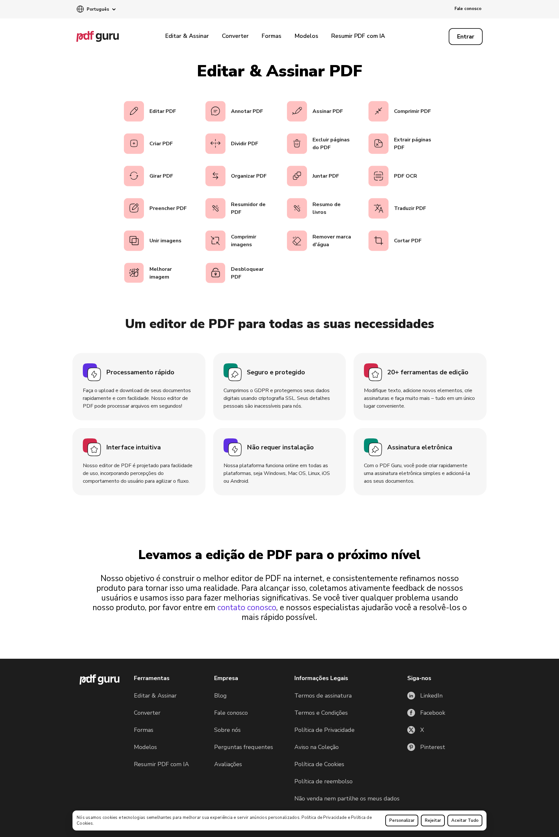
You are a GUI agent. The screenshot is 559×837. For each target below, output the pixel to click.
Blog (220, 695)
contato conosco (246, 607)
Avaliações (228, 764)
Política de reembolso (323, 781)
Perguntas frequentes (243, 747)
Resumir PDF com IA (358, 36)
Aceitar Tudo (464, 820)
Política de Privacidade (323, 817)
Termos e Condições (321, 713)
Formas (271, 36)
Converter (235, 36)
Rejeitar (433, 820)
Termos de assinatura (323, 695)
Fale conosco (468, 9)
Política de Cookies (319, 764)
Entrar (465, 36)
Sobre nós (227, 730)
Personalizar (401, 820)
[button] (95, 9)
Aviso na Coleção (316, 747)
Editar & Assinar (187, 36)
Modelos (306, 36)
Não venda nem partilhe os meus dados (347, 798)
